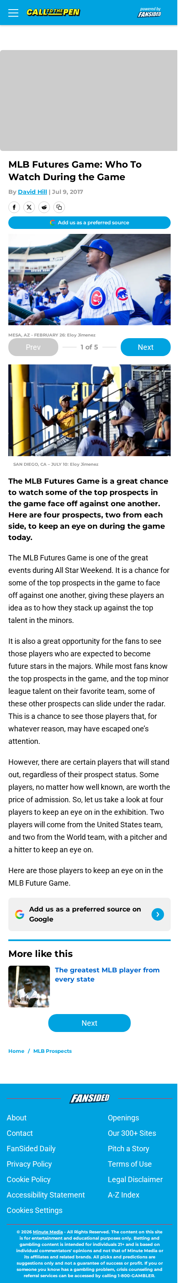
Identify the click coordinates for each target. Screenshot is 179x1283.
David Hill (32, 192)
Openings (123, 1117)
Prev (33, 347)
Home (16, 1051)
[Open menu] (13, 13)
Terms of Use (130, 1164)
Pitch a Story (128, 1148)
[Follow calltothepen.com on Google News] (158, 914)
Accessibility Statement (46, 1194)
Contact (20, 1133)
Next (146, 347)
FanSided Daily (31, 1148)
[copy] (59, 207)
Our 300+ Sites (132, 1133)
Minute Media (48, 1232)
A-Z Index (123, 1194)
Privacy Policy (29, 1164)
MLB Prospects (52, 1051)
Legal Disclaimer (135, 1179)
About (17, 1117)
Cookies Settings (34, 1210)
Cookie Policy (29, 1179)
